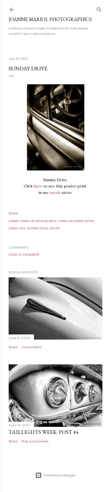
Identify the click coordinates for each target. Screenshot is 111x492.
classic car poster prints (76, 221)
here (38, 186)
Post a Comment (24, 255)
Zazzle (54, 228)
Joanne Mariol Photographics (50, 19)
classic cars (17, 228)
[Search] (99, 8)
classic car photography (38, 221)
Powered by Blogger (60, 475)
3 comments (31, 347)
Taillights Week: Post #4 (43, 431)
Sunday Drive (37, 228)
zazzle (55, 192)
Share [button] (13, 213)
